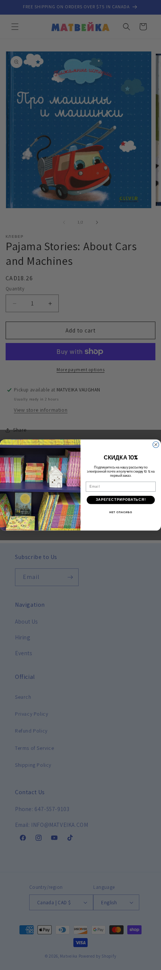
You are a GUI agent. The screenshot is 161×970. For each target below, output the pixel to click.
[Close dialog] (156, 444)
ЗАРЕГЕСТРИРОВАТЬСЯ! (121, 499)
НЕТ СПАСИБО (121, 512)
